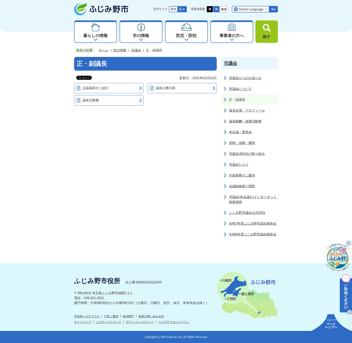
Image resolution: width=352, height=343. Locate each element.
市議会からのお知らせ (245, 78)
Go (274, 9)
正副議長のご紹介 (95, 88)
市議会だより (239, 164)
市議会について (240, 89)
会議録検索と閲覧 (242, 186)
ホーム (103, 50)
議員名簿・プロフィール (247, 110)
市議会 (136, 50)
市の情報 (119, 50)
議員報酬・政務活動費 (245, 121)
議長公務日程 (165, 88)
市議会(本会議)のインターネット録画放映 (253, 199)
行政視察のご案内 (242, 175)
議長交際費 (90, 100)
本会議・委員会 (240, 132)
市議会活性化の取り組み (247, 153)
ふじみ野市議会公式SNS (247, 212)
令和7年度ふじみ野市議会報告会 (252, 223)
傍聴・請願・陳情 (242, 143)
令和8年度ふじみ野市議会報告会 (252, 234)
